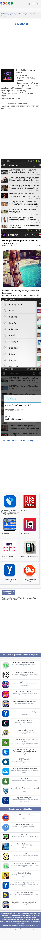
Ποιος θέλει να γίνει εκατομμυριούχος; (25, 701)
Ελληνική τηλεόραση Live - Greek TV (24, 662)
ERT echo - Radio (7, 556)
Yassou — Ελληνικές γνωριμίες (10, 580)
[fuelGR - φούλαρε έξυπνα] (30, 554)
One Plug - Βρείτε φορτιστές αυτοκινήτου (25, 769)
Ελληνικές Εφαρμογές (9, 14)
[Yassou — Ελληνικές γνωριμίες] (10, 577)
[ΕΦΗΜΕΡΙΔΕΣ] (10, 531)
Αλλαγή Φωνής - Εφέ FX (25, 682)
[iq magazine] (30, 531)
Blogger (22, 915)
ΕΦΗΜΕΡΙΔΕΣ (5, 533)
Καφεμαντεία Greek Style (25, 730)
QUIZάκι (24, 853)
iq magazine (25, 533)
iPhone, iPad (27, 917)
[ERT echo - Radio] (10, 554)
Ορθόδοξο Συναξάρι (24, 873)
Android (31, 14)
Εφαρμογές (6, 925)
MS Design (37, 915)
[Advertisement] (20, 48)
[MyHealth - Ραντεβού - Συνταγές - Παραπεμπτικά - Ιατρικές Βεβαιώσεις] (10, 508)
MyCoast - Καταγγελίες (24, 798)
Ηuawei (34, 917)
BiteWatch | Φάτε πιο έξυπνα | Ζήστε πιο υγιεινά (25, 740)
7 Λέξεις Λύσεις (24, 834)
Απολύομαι (24, 778)
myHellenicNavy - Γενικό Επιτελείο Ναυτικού (24, 788)
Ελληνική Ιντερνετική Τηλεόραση (24, 815)
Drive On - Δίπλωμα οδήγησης (30, 580)
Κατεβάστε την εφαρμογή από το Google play (20, 441)
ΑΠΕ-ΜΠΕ (24, 510)
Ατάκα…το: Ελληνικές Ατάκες (24, 672)
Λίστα (27, 925)
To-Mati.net (20, 23)
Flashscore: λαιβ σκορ (24, 720)
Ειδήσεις (22, 14)
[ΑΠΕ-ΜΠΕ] (30, 508)
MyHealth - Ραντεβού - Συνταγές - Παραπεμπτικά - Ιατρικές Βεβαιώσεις (10, 512)
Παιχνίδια (14, 925)
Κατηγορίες (21, 925)
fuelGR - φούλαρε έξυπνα (29, 556)
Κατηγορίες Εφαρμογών (24, 844)
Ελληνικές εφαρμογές (24, 919)
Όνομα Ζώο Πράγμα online (24, 892)
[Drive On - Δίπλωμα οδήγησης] (30, 577)
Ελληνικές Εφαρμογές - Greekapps (26, 913)
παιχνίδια (36, 919)
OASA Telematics (24, 759)
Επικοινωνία (34, 925)
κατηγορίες (26, 921)
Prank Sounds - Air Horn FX (24, 691)
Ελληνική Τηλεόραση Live (24, 824)
